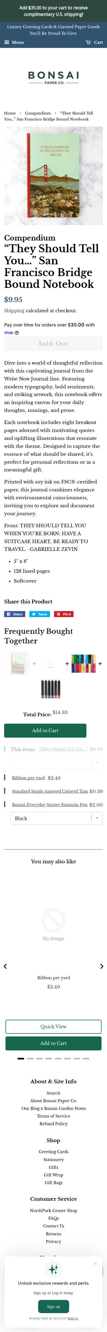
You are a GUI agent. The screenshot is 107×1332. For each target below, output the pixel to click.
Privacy (53, 1241)
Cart (98, 42)
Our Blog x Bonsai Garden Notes (53, 1108)
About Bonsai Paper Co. (53, 1100)
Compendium (38, 113)
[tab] (21, 1058)
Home (10, 113)
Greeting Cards (53, 1151)
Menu (17, 42)
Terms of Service (53, 1116)
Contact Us (53, 1226)
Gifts (53, 1167)
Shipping (14, 310)
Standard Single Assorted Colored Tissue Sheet (57, 791)
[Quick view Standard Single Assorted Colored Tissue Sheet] (83, 663)
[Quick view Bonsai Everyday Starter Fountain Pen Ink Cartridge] (50, 688)
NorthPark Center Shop (53, 1210)
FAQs (53, 1218)
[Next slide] (101, 966)
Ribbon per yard (28, 777)
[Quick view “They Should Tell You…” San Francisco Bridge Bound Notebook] (18, 663)
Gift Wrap (53, 1175)
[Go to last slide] (5, 966)
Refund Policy (54, 1123)
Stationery (53, 1159)
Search (53, 1093)
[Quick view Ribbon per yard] (50, 663)
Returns (53, 1233)
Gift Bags (54, 1182)
